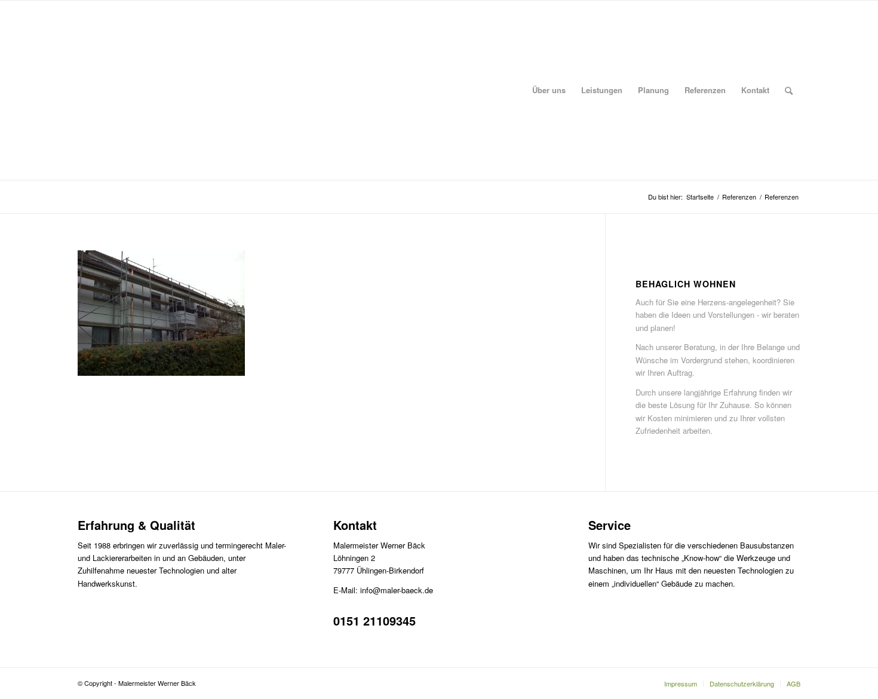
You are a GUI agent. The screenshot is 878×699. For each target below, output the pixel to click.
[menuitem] (548, 90)
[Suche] (788, 90)
